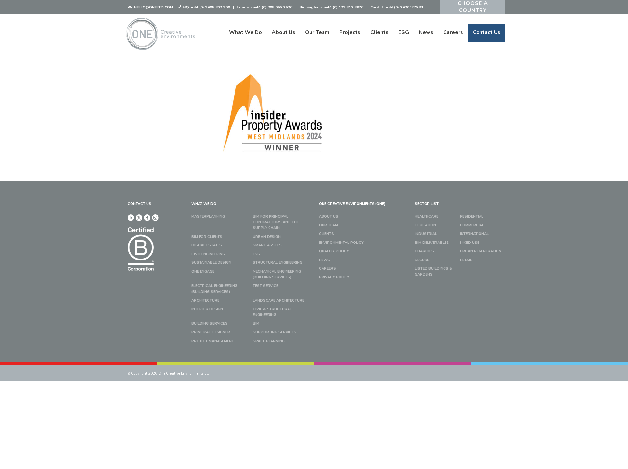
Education (425, 225)
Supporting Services (274, 332)
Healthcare (426, 216)
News (426, 32)
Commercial (472, 225)
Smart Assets (267, 245)
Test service (265, 285)
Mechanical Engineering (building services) (277, 274)
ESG (403, 32)
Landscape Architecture (278, 300)
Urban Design (267, 236)
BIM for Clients (206, 236)
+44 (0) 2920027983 (404, 7)
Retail (466, 260)
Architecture (205, 300)
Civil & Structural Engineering (272, 312)
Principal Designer (210, 332)
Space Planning (269, 341)
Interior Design (207, 309)
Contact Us (486, 32)
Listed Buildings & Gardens (433, 271)
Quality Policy (334, 251)
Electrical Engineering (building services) (214, 288)
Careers (453, 32)
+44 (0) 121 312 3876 (343, 7)
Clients (379, 32)
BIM (256, 323)
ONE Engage (202, 271)
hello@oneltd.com (153, 7)
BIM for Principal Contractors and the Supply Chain (276, 222)
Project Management (212, 341)
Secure (422, 260)
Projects (349, 32)
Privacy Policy (334, 277)
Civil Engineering (208, 254)
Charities (424, 251)
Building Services (209, 323)
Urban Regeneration (480, 251)
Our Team (317, 32)
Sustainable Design (211, 262)
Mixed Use (469, 242)
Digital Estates (206, 245)
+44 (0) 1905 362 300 (210, 7)
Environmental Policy (341, 242)
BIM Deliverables (432, 242)
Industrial (426, 233)
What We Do (245, 32)
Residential (471, 216)
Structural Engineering (277, 262)
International (474, 233)
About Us (283, 32)
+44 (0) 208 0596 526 (272, 7)
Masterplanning (208, 216)
